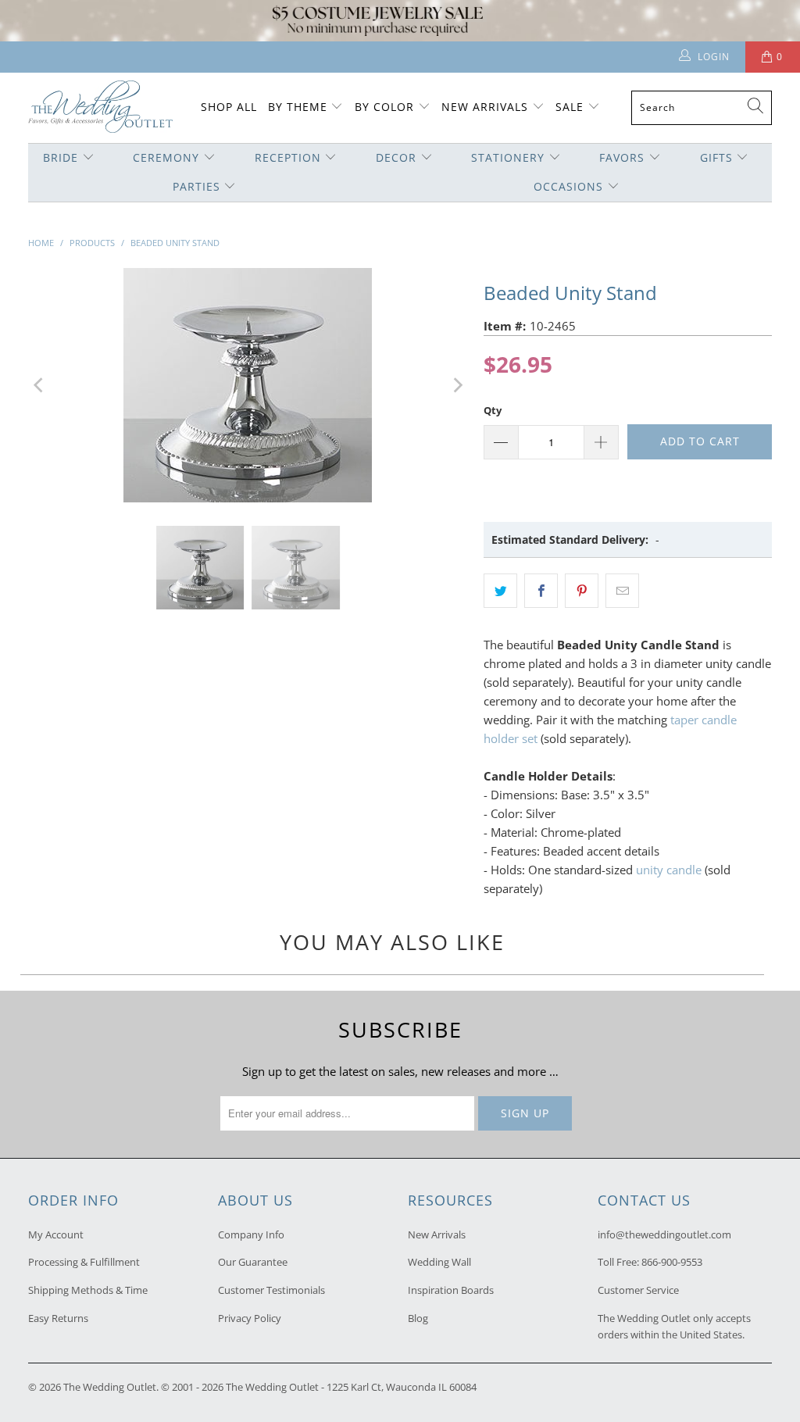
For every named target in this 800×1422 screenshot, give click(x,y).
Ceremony (166, 157)
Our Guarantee (253, 1262)
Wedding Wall (439, 1262)
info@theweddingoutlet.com (664, 1234)
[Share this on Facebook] (541, 590)
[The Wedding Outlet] (100, 108)
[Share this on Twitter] (500, 590)
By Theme (297, 106)
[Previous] (39, 385)
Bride (60, 157)
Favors (622, 157)
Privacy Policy (249, 1318)
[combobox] (701, 108)
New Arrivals (486, 106)
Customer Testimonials (271, 1290)
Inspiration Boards (451, 1290)
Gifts (716, 157)
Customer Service (638, 1290)
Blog (418, 1318)
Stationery (508, 157)
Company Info (251, 1234)
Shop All (229, 106)
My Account (56, 1234)
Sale (569, 106)
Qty (493, 410)
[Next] (456, 385)
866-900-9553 (671, 1262)
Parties (196, 186)
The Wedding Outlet (109, 1387)
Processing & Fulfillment (84, 1262)
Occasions (568, 186)
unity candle (669, 869)
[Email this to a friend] (622, 590)
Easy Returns (58, 1318)
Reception (288, 157)
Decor (396, 157)
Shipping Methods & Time (88, 1290)
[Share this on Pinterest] (581, 590)
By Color (384, 106)
